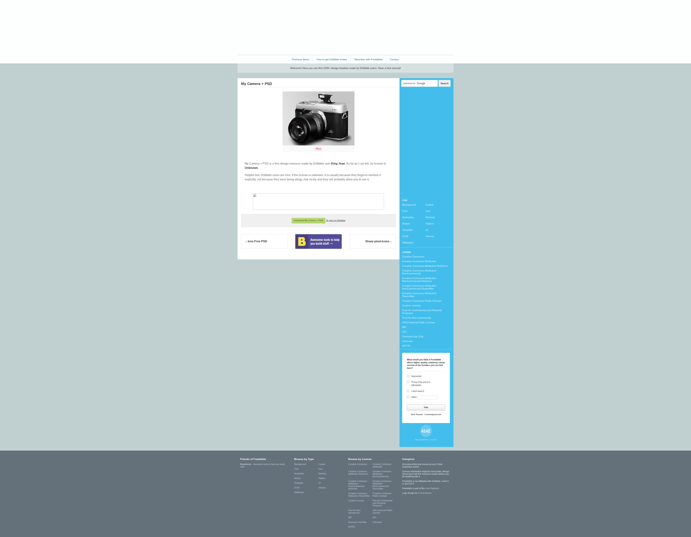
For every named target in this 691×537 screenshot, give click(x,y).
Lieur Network (432, 488)
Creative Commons (413, 256)
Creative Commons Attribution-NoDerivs (425, 265)
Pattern (430, 223)
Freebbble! (257, 7)
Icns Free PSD (257, 241)
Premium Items (300, 59)
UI (427, 229)
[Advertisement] (387, 27)
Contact (394, 59)
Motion (406, 223)
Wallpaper (408, 242)
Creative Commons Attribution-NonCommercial (419, 272)
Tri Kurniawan (425, 493)
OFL (404, 331)
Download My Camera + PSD (308, 220)
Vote (426, 407)
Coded (429, 204)
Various (430, 236)
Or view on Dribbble (336, 220)
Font (404, 211)
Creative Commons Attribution (419, 261)
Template (407, 229)
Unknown (407, 341)
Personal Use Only (412, 336)
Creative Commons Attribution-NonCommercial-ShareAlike (419, 287)
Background (409, 204)
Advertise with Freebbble (368, 59)
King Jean (338, 163)
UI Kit (405, 236)
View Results (417, 414)
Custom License (411, 305)
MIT (404, 327)
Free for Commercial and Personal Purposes (422, 311)
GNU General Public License (418, 322)
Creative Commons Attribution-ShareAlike (419, 295)
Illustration (408, 217)
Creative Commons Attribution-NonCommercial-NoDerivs (419, 279)
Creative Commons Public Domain (421, 300)
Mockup (430, 217)
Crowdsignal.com (432, 414)
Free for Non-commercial (416, 317)
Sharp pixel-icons (377, 241)
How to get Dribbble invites (332, 59)
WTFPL (406, 345)
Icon (428, 211)
